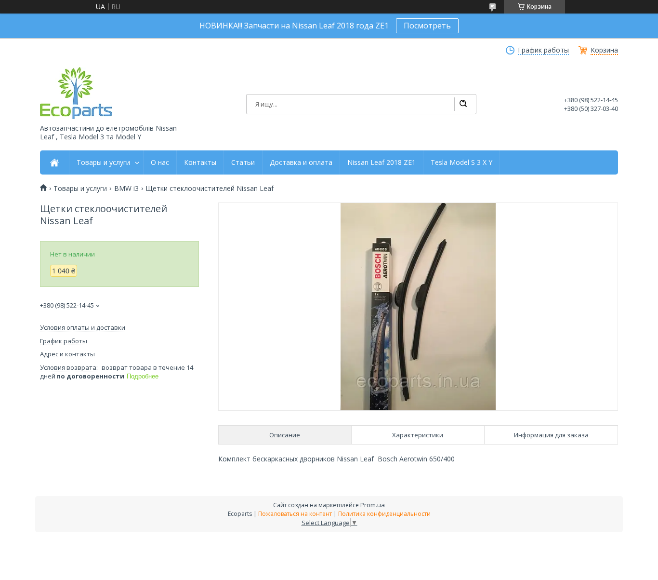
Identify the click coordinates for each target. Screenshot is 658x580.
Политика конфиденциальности (384, 514)
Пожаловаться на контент (295, 514)
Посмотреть (427, 25)
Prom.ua (372, 504)
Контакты (200, 162)
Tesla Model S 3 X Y (461, 162)
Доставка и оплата (301, 162)
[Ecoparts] (76, 93)
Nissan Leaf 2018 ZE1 (381, 162)
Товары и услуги (103, 162)
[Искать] (463, 104)
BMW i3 (126, 188)
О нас (160, 162)
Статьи (243, 162)
